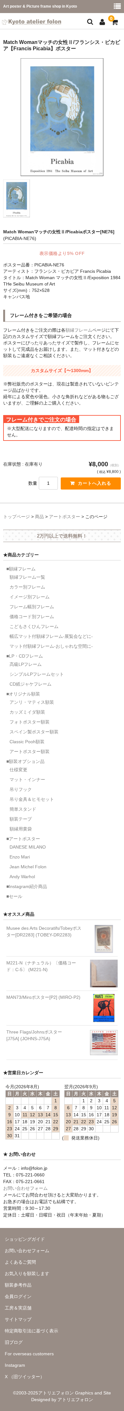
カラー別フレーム (27, 586)
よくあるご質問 (20, 1262)
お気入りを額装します (27, 1273)
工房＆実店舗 (18, 1307)
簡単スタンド (23, 809)
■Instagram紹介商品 (26, 886)
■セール (14, 896)
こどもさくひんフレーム (34, 626)
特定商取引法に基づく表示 (31, 1330)
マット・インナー (27, 779)
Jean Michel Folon (28, 866)
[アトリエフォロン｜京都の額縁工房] (31, 20)
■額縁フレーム (21, 568)
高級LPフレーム (26, 664)
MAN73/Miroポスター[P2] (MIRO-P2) (43, 997)
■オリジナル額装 (23, 693)
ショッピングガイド (25, 1239)
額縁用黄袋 (21, 828)
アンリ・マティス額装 (32, 702)
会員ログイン (18, 1296)
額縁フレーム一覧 (27, 577)
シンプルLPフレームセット (37, 674)
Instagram (15, 1365)
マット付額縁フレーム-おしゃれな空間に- (51, 646)
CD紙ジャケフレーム (31, 684)
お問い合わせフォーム (25, 1188)
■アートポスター (23, 838)
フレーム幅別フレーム (32, 606)
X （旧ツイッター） (25, 1376)
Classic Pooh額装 (27, 741)
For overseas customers (29, 1353)
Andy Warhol (22, 876)
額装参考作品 (18, 1285)
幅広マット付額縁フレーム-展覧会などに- (51, 636)
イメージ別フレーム (30, 596)
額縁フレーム (78, 330)
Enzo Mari (20, 856)
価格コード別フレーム (32, 616)
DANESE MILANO (28, 847)
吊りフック (21, 789)
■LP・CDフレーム (24, 656)
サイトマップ (18, 1319)
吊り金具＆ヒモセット (32, 799)
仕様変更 (18, 769)
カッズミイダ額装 (27, 712)
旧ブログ (14, 1342)
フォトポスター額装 (30, 721)
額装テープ (21, 819)
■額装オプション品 (25, 761)
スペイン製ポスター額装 (34, 731)
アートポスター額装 (30, 751)
